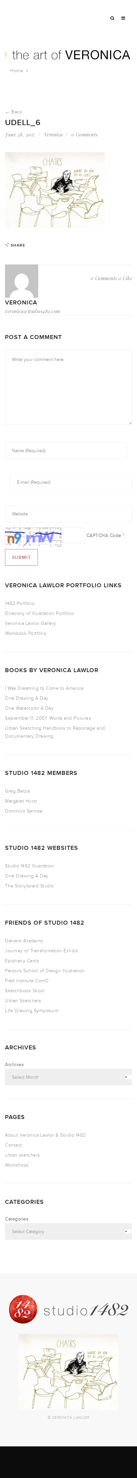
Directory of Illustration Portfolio (39, 613)
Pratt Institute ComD (27, 981)
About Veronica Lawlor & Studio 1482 (45, 1135)
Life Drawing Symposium (32, 1011)
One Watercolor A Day (29, 708)
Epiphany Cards (22, 961)
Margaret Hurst (21, 801)
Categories (16, 1219)
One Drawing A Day (27, 698)
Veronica (53, 134)
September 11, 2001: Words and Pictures (48, 718)
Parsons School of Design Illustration (45, 971)
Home (16, 71)
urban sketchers (22, 1155)
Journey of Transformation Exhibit (41, 951)
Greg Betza (17, 791)
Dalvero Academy (24, 941)
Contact (13, 1145)
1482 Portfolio (20, 603)
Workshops (17, 1165)
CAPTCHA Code (103, 535)
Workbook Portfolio (25, 633)
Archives (14, 1064)
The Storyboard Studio (29, 886)
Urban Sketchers (23, 1001)
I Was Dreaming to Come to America (44, 688)
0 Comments (84, 134)
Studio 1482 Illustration (29, 866)
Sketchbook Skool (25, 991)
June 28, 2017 (20, 134)
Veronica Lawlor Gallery (30, 623)
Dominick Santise (24, 811)
